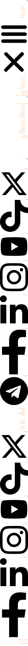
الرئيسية (23, 6)
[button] (14, 48)
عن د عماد (22, 8)
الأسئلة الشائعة (24, 643)
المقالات (23, 15)
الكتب (23, 12)
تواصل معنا (22, 117)
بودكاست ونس (21, 17)
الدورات (23, 10)
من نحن (23, 13)
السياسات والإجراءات (23, 639)
